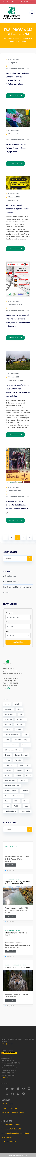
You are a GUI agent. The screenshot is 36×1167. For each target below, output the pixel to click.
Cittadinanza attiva (11, 734)
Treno (26, 806)
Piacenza (23, 780)
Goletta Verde (10, 765)
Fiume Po (18, 760)
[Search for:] (18, 558)
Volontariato (25, 811)
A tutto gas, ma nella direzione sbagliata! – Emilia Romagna (18, 208)
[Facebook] (18, 1088)
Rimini (25, 801)
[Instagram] (12, 1093)
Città (25, 734)
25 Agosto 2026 (10, 921)
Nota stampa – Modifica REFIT (16, 934)
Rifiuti (16, 801)
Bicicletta (8, 719)
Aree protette (10, 714)
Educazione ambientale (13, 750)
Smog (7, 806)
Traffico (17, 806)
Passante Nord (10, 780)
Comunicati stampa (15, 380)
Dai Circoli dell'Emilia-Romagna (17, 68)
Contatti (6, 688)
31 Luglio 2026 (10, 956)
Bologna (8, 724)
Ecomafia (25, 745)
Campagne (19, 724)
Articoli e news (9, 576)
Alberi (19, 709)
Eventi (6, 593)
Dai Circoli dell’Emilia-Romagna (17, 587)
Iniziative (8, 770)
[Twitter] (12, 1088)
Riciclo (7, 801)
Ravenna (25, 791)
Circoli (18, 729)
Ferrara (7, 760)
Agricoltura (8, 709)
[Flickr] (29, 1088)
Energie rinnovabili (21, 755)
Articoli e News (13, 200)
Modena (18, 775)
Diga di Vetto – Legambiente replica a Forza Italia (17, 883)
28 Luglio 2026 (10, 1005)
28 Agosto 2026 (10, 870)
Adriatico (17, 704)
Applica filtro (18, 642)
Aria (21, 714)
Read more (10, 865)
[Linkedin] (7, 1093)
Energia (7, 755)
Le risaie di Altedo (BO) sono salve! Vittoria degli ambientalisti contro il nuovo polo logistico (18, 391)
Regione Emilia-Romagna (13, 796)
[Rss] (7, 1088)
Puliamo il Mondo (11, 791)
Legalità (19, 770)
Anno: (8, 631)
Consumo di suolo (11, 745)
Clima (7, 740)
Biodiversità (21, 719)
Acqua (7, 704)
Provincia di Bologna (12, 785)
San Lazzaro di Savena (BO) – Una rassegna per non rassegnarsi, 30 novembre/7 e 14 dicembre (18, 321)
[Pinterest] (23, 1093)
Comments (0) (13, 59)
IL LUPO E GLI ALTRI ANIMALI (17, 968)
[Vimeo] (18, 1093)
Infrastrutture (25, 765)
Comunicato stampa (21, 740)
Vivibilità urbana (10, 811)
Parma (28, 775)
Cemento (8, 729)
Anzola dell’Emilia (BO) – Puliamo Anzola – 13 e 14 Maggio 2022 (16, 148)
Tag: (7, 622)
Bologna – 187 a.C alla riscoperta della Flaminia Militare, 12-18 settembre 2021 (18, 505)
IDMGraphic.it (22, 1155)
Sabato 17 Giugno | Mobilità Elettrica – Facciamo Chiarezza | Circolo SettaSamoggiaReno (17, 79)
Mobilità (7, 775)
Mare (28, 770)
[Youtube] (23, 1088)
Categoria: (10, 613)
